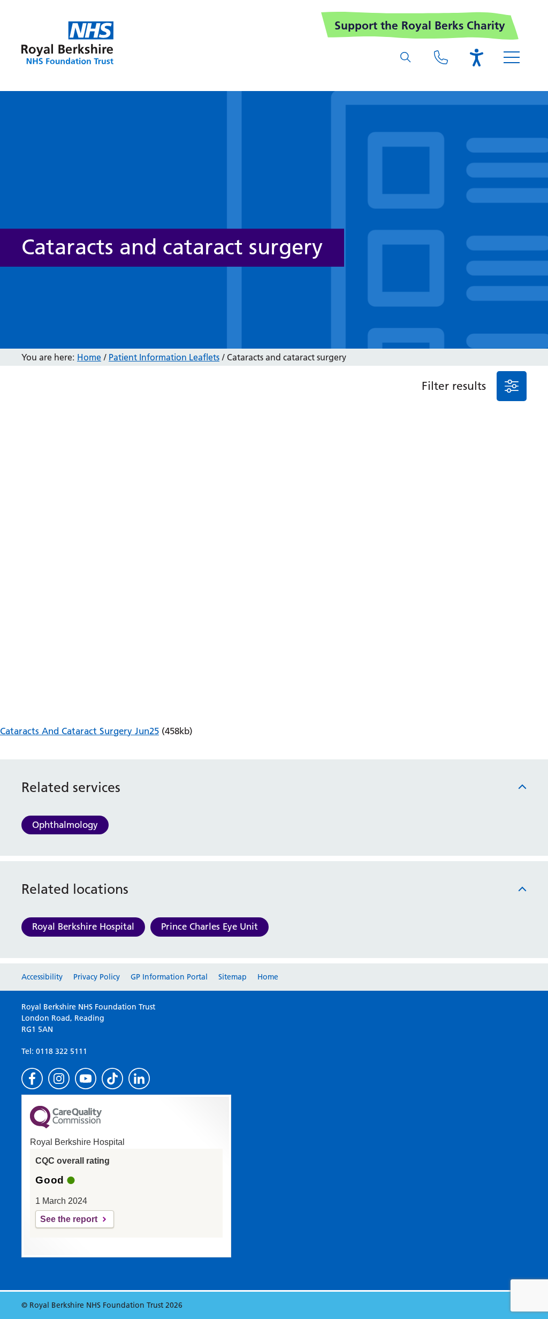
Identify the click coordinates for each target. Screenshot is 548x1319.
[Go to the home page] (67, 42)
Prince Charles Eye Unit (209, 926)
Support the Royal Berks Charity (419, 25)
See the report (68, 1219)
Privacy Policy (96, 977)
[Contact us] (441, 57)
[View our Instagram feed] (59, 1078)
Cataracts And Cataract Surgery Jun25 (79, 731)
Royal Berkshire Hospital (83, 926)
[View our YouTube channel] (85, 1078)
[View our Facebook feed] (32, 1078)
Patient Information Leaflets (164, 357)
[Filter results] (512, 386)
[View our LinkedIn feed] (139, 1078)
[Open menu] (512, 57)
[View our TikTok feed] (112, 1078)
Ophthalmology (65, 824)
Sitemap (232, 977)
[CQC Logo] (66, 1125)
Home (89, 357)
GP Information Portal (169, 977)
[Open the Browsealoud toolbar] (476, 57)
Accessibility (42, 977)
